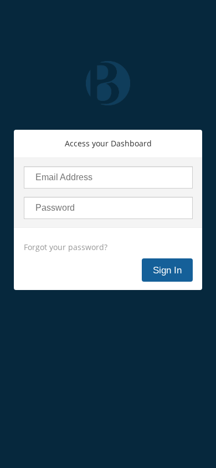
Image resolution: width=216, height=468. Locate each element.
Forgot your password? (65, 247)
